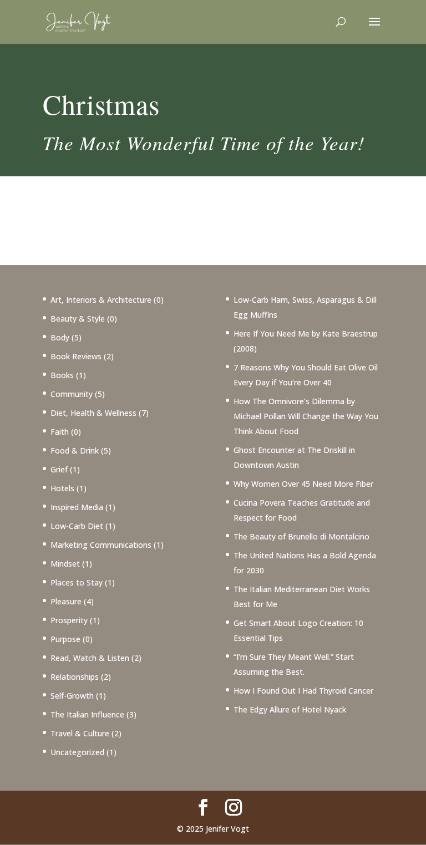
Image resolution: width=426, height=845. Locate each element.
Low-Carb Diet (76, 526)
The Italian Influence (87, 714)
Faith (59, 431)
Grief (59, 469)
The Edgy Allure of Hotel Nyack (290, 709)
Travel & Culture (79, 733)
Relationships (74, 676)
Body (59, 337)
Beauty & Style (77, 318)
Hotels (62, 488)
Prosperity (69, 620)
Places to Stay (76, 582)
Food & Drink (74, 450)
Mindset (65, 563)
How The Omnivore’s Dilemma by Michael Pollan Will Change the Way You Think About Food (306, 416)
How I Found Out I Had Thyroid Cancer (303, 690)
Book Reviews (76, 356)
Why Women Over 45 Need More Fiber (303, 484)
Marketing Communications (100, 544)
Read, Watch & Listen (89, 658)
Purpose (65, 639)
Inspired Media (76, 507)
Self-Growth (72, 695)
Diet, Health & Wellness (93, 413)
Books (62, 375)
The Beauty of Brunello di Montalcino (301, 536)
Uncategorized (77, 752)
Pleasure (66, 601)
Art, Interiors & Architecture (100, 299)
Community (71, 394)
